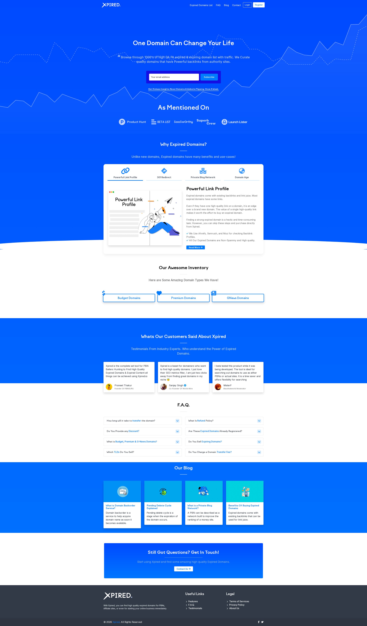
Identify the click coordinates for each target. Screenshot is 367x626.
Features (193, 601)
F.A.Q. (191, 604)
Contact (236, 5)
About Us (234, 608)
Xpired (116, 622)
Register (259, 5)
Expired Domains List (201, 5)
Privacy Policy (236, 604)
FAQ (218, 5)
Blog (226, 5)
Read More (194, 247)
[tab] (125, 174)
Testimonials (195, 608)
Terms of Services (239, 601)
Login (247, 5)
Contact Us (183, 569)
